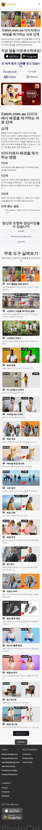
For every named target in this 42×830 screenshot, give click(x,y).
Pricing (4, 788)
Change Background (9, 758)
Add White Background (10, 762)
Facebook (5, 796)
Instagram (6, 792)
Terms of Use (27, 762)
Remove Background (10, 754)
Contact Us (26, 754)
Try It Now (21, 742)
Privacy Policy (27, 758)
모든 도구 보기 (21, 733)
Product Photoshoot (9, 774)
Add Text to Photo (8, 766)
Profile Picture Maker (10, 770)
